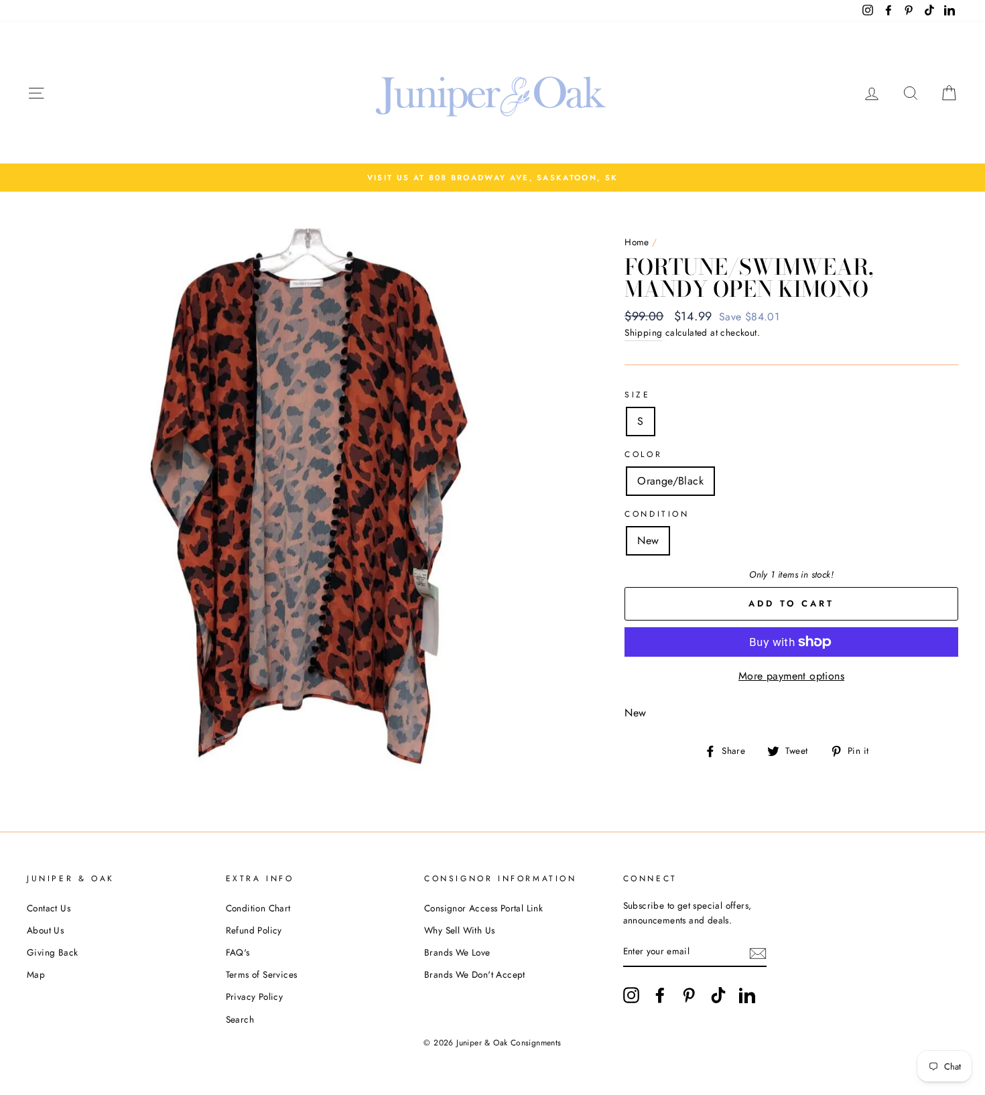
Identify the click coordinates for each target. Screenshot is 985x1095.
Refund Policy (254, 930)
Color (643, 454)
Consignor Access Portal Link (483, 908)
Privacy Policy (254, 996)
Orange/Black (670, 481)
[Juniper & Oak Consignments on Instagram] (631, 995)
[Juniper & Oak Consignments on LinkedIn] (747, 995)
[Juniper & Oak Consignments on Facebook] (660, 995)
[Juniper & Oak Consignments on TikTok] (718, 995)
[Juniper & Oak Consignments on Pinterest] (689, 995)
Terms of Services (262, 974)
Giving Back (52, 952)
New (648, 540)
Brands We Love (457, 952)
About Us (45, 930)
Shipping (643, 332)
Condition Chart (258, 908)
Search (240, 1019)
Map (36, 974)
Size (637, 395)
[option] (492, 177)
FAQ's (238, 952)
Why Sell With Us (459, 930)
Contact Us (48, 908)
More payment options (791, 676)
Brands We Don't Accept (474, 974)
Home (637, 242)
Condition (657, 514)
